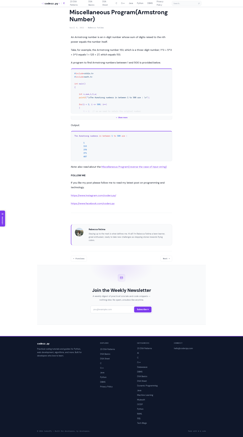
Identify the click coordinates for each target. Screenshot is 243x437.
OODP (140, 404)
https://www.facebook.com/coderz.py (93, 203)
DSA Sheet (142, 381)
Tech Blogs (142, 423)
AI (138, 353)
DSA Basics (142, 376)
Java (139, 390)
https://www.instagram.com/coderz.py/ (93, 195)
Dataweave (142, 367)
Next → (166, 258)
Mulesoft (141, 399)
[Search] (198, 3)
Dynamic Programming (147, 385)
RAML (139, 414)
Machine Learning (145, 395)
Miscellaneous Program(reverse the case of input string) (134, 166)
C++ (139, 362)
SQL (139, 418)
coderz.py (51, 3)
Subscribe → (143, 309)
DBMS (139, 371)
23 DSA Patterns (144, 348)
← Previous (79, 258)
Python (140, 409)
